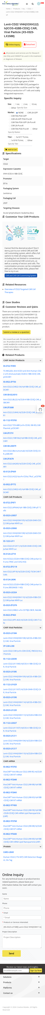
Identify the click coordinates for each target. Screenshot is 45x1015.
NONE (21, 112)
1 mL (17, 104)
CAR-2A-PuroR (17, 125)
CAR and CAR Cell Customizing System (21, 275)
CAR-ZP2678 (8, 458)
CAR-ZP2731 (8, 433)
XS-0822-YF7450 (10, 805)
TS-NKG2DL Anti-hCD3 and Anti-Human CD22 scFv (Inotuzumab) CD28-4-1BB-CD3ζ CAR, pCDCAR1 (22, 374)
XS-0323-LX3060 (10, 528)
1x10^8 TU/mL (17, 140)
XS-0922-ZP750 (9, 382)
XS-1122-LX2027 (10, 723)
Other (13, 108)
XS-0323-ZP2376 (10, 605)
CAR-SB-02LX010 (10, 394)
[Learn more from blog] (34, 1002)
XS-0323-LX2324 (10, 592)
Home (8, 9)
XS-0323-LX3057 (10, 515)
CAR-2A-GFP (32, 112)
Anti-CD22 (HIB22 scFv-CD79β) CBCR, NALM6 (22, 610)
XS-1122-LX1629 (10, 684)
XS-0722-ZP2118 (10, 566)
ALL (23, 9)
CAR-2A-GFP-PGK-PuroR (21, 119)
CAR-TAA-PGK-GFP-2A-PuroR (23, 122)
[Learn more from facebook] (6, 1002)
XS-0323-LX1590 (10, 697)
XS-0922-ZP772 (9, 484)
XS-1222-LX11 (9, 541)
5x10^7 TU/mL (22, 137)
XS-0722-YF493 (9, 366)
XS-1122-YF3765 (10, 420)
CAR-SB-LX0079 (9, 446)
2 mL (25, 104)
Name (4, 894)
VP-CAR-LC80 (8, 646)
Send (11, 953)
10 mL (34, 104)
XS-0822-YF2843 (10, 792)
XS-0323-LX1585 (10, 671)
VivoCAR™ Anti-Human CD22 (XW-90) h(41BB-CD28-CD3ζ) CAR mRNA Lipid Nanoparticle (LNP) (22, 813)
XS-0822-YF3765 (10, 767)
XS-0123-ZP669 (9, 471)
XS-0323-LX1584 (10, 633)
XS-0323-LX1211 (10, 735)
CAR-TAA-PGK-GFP (19, 116)
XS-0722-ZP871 (9, 502)
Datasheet (30, 44)
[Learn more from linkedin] (20, 1002)
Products (16, 9)
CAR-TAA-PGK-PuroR (20, 129)
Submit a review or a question (16, 332)
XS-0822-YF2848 (10, 779)
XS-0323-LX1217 (10, 748)
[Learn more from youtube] (27, 1002)
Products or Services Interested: (15, 922)
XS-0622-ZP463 (9, 615)
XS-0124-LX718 (9, 554)
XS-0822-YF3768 (10, 821)
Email (5, 913)
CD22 (29, 9)
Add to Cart (12, 149)
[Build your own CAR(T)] (40, 3)
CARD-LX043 (8, 852)
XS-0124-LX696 (9, 579)
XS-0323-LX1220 (10, 710)
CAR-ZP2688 (8, 407)
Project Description (9, 932)
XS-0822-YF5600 (10, 834)
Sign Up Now (35, 970)
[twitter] (13, 1002)
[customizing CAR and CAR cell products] (22, 233)
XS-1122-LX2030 (10, 659)
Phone (4, 903)
